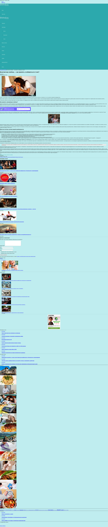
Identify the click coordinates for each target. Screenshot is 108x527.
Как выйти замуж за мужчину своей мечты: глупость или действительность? (15, 234)
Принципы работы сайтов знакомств (7, 183)
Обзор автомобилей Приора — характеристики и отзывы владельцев (12, 312)
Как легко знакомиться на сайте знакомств (8, 196)
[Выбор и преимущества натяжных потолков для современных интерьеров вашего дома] (6, 295)
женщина (21, 509)
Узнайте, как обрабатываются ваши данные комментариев (26, 256)
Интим (4, 31)
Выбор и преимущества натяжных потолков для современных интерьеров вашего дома (15, 296)
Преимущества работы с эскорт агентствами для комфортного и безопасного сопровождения (19, 170)
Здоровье (3, 27)
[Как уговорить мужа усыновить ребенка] (8, 403)
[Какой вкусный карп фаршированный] (8, 479)
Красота (3, 46)
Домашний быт (4, 62)
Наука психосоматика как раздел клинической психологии (12, 221)
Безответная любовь (3, 154)
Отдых (3, 50)
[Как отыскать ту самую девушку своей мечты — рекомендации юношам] (8, 422)
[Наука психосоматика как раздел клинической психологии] (8, 220)
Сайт (1, 250)
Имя (1, 247)
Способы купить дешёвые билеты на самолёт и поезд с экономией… (12, 288)
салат (62, 509)
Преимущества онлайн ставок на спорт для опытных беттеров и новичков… (14, 304)
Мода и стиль (4, 42)
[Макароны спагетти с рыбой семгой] (8, 460)
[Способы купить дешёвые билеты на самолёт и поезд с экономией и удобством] (6, 287)
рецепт (59, 510)
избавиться (8, 154)
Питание (3, 54)
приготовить (50, 509)
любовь (11, 154)
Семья (3, 58)
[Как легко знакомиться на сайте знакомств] (8, 194)
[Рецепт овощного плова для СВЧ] (8, 384)
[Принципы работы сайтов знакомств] (8, 181)
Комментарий (2, 245)
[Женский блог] (4, 5)
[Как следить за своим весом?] (8, 498)
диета (15, 509)
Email (1, 248)
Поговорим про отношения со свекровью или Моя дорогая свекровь (12, 270)
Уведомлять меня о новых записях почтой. (7, 253)
